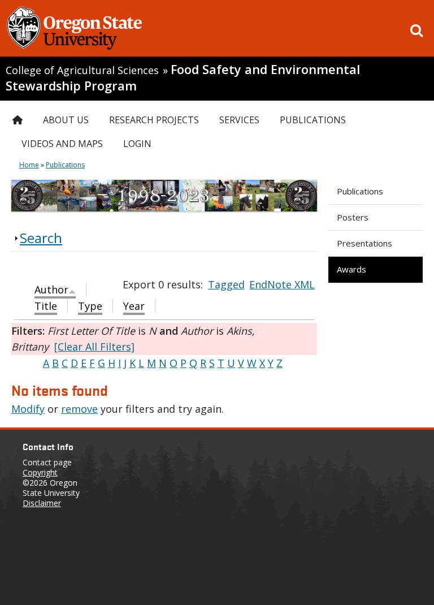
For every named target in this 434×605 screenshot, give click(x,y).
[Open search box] (416, 30)
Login (137, 143)
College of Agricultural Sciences (82, 70)
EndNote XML (282, 284)
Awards (351, 269)
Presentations (364, 243)
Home (29, 165)
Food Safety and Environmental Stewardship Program (183, 77)
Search (41, 237)
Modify (28, 409)
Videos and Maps (62, 143)
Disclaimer (42, 503)
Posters (352, 217)
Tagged (226, 284)
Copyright (40, 472)
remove (79, 409)
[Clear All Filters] (94, 346)
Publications (360, 191)
